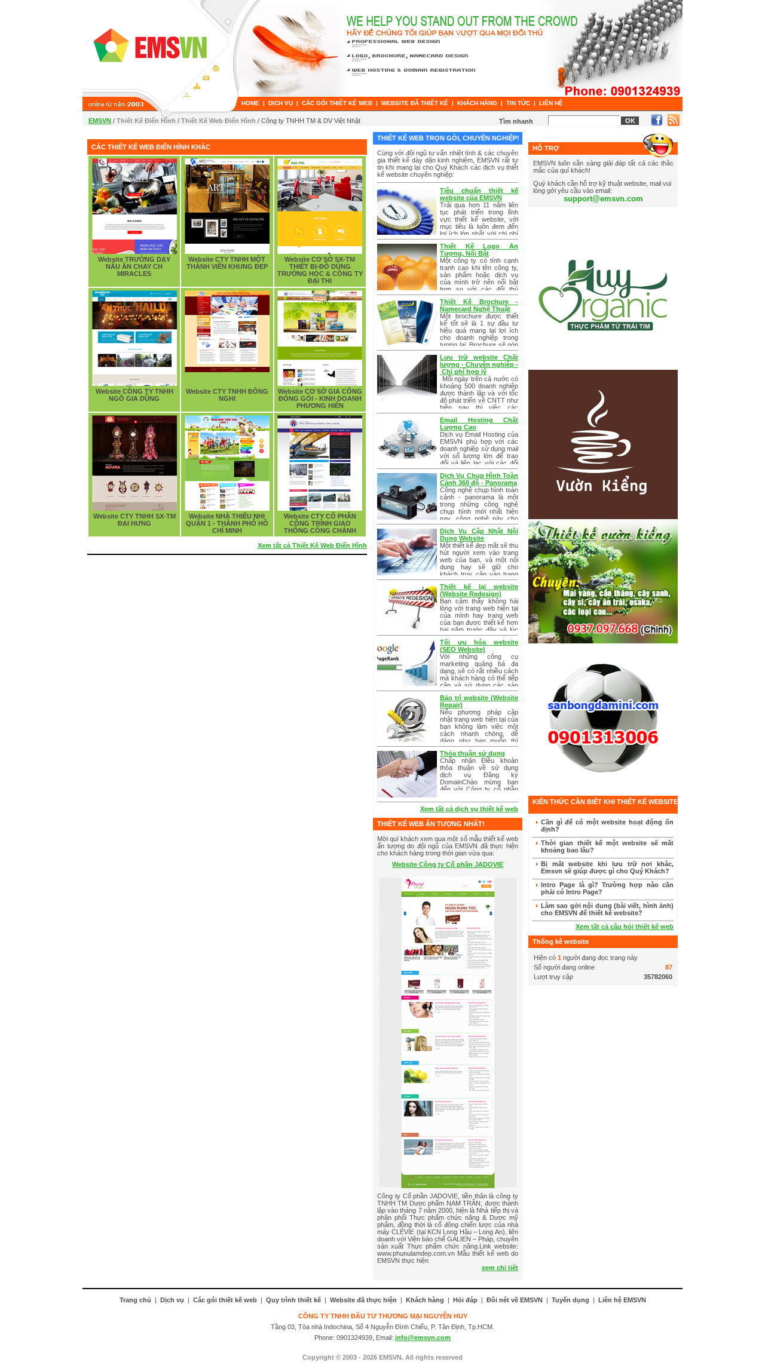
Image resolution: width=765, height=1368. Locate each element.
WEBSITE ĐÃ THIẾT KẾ (414, 103)
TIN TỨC (518, 103)
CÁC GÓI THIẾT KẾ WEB (337, 103)
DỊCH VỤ (280, 103)
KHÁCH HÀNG (477, 103)
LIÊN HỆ (551, 103)
